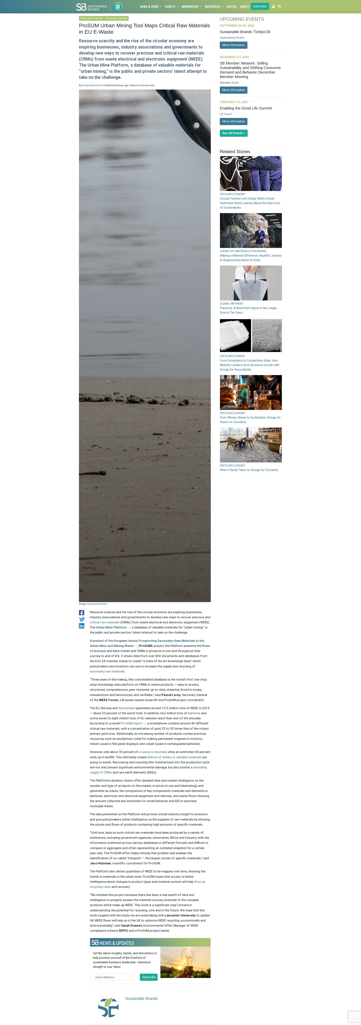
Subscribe (260, 6)
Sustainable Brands (92, 85)
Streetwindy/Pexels (97, 604)
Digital (232, 6)
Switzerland (126, 708)
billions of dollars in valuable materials (175, 757)
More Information (233, 45)
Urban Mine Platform (111, 627)
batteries (194, 713)
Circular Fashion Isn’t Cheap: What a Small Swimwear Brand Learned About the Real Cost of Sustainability (250, 203)
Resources (213, 6)
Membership (190, 6)
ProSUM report (131, 723)
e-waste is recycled (152, 752)
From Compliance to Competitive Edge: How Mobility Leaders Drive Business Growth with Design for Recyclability (249, 365)
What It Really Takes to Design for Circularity (249, 470)
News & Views (149, 6)
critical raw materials (105, 622)
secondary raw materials (107, 671)
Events (170, 6)
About (244, 6)
